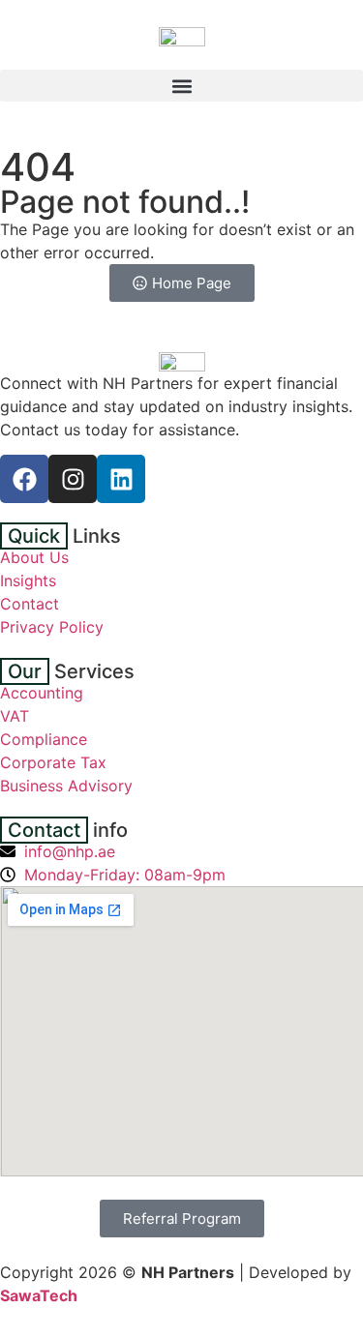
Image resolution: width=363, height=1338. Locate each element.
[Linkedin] (121, 479)
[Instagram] (72, 479)
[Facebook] (24, 479)
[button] (181, 86)
